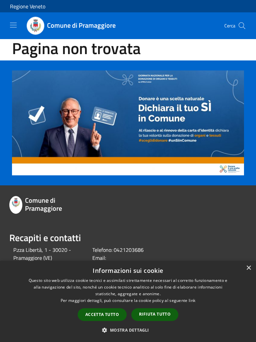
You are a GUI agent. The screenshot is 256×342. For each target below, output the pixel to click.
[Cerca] (242, 26)
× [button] (248, 268)
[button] (128, 330)
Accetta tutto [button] (102, 314)
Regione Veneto (27, 6)
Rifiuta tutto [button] (155, 314)
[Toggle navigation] (13, 25)
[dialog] (128, 301)
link (192, 300)
